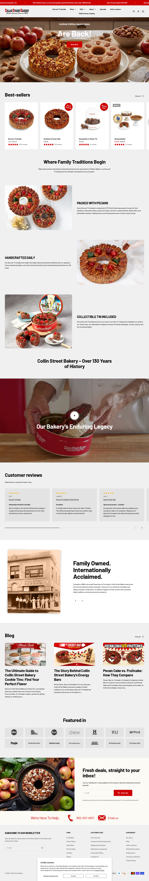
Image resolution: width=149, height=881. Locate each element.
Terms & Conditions (133, 857)
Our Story (129, 838)
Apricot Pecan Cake (109, 499)
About (91, 9)
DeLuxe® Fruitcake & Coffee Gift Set (67, 499)
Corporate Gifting (97, 853)
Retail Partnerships (133, 849)
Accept (73, 876)
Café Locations (115, 9)
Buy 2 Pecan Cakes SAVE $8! (97, 3)
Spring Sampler (119, 139)
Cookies (69, 853)
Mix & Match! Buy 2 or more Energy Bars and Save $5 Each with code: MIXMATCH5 (42, 3)
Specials (103, 9)
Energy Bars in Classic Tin (88, 139)
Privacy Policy (99, 870)
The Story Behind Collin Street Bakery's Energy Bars (72, 674)
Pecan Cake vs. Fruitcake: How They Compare (123, 672)
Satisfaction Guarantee (99, 849)
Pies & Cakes (71, 849)
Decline (96, 876)
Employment (130, 853)
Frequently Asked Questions (101, 841)
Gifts (81, 9)
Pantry (68, 857)
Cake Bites (70, 845)
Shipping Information (98, 845)
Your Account (95, 838)
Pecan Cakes (71, 841)
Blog (127, 841)
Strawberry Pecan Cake (52, 139)
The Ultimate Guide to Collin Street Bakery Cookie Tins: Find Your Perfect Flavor (22, 677)
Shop (72, 9)
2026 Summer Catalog (87, 13)
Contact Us (95, 857)
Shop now (12, 52)
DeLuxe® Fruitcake (59, 9)
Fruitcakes (70, 838)
